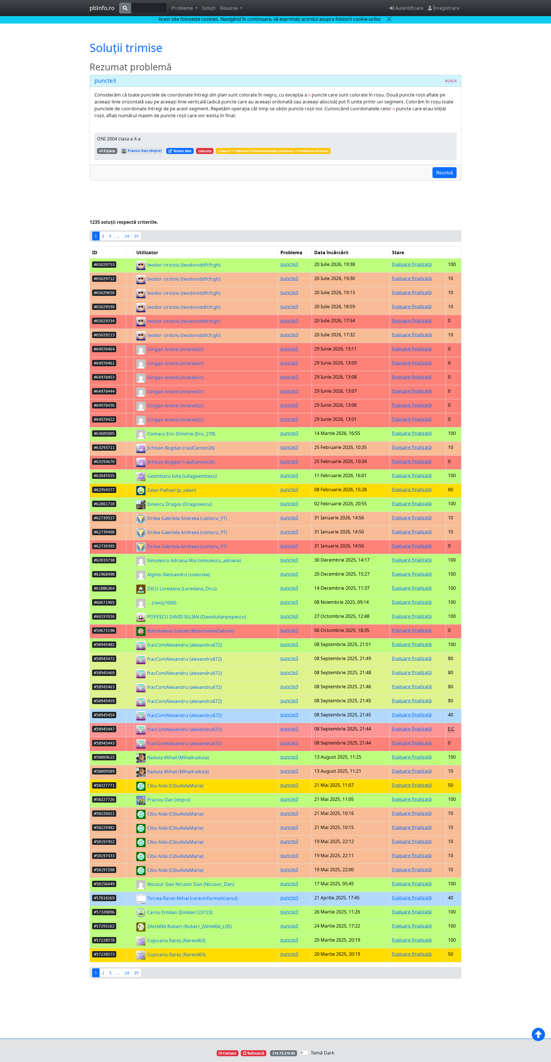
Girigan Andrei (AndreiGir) (175, 349)
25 (136, 236)
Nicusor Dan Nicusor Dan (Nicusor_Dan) (190, 884)
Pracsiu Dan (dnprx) (144, 150)
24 (127, 236)
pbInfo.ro (102, 8)
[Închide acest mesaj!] (389, 19)
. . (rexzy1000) (161, 603)
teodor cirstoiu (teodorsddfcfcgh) (183, 265)
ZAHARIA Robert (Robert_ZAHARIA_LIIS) (189, 926)
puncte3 (105, 80)
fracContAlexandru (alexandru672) (184, 645)
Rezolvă (444, 172)
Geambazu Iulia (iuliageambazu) (181, 476)
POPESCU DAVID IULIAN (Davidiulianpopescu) (196, 617)
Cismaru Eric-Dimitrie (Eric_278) (180, 434)
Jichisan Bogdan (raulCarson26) (180, 448)
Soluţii (209, 8)
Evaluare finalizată (412, 264)
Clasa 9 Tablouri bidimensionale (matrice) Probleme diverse (273, 151)
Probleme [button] (183, 8)
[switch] (304, 1052)
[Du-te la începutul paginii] (538, 1034)
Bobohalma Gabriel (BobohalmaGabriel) (190, 631)
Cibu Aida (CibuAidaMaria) (174, 785)
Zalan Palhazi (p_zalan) (171, 490)
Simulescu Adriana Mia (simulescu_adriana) (193, 560)
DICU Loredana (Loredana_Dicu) (181, 588)
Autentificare (408, 8)
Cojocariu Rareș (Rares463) (175, 940)
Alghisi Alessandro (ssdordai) (178, 574)
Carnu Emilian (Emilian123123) (179, 912)
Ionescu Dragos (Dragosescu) (179, 504)
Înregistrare (445, 8)
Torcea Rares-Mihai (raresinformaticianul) (192, 898)
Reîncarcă (255, 1053)
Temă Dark (322, 1053)
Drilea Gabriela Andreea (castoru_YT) (186, 518)
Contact (229, 1053)
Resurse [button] (229, 8)
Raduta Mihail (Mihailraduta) (177, 757)
